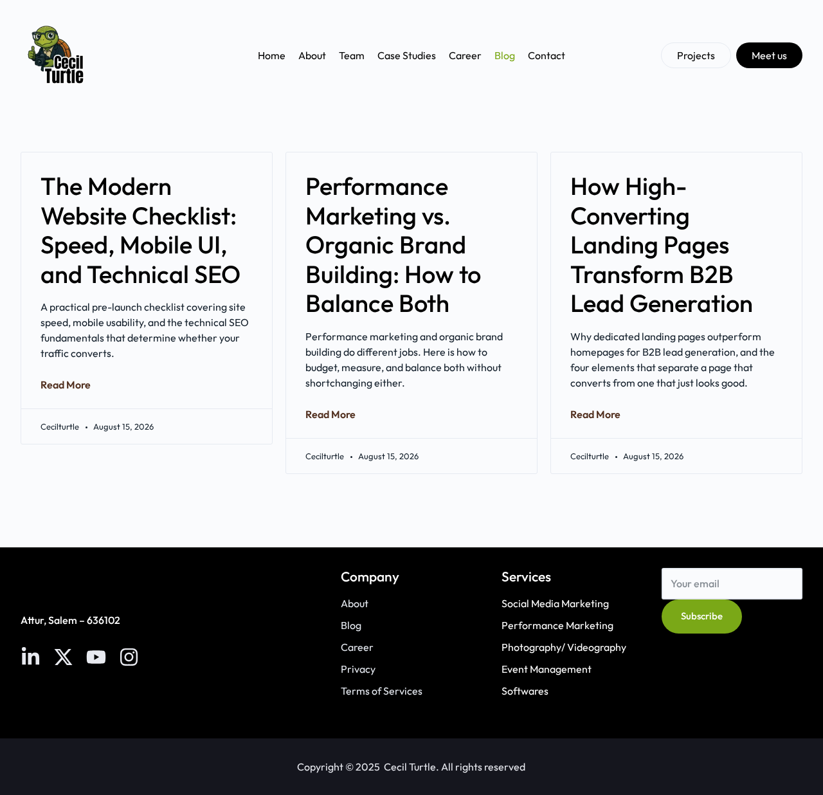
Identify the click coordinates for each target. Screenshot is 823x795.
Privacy (358, 668)
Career (465, 55)
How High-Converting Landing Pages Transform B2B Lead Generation (661, 244)
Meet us (769, 55)
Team (352, 55)
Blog (504, 55)
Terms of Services (381, 690)
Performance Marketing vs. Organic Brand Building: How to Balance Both (393, 244)
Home (271, 55)
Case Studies (406, 55)
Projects (696, 55)
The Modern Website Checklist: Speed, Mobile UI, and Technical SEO (140, 229)
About (312, 55)
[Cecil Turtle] (57, 55)
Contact (546, 55)
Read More (66, 384)
